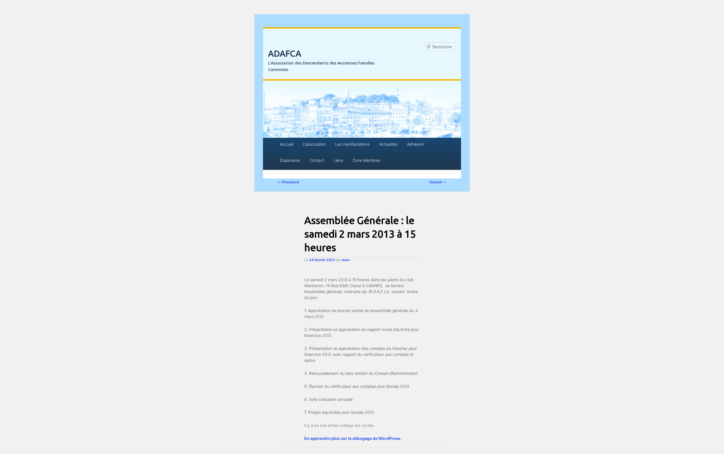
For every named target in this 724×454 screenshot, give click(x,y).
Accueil (286, 144)
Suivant (438, 182)
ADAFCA (284, 53)
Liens (338, 160)
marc (346, 260)
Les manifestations (352, 144)
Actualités (388, 144)
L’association (314, 144)
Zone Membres (366, 160)
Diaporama (290, 160)
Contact (316, 160)
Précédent (288, 182)
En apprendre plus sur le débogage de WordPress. (352, 438)
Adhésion (415, 144)
